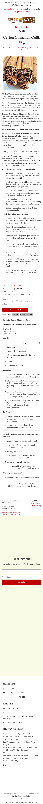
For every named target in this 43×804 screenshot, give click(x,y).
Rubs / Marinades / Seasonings (14, 742)
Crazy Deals (20, 753)
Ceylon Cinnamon (10, 734)
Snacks (5, 739)
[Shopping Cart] (22, 27)
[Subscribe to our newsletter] (23, 31)
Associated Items (26, 314)
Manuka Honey (8, 753)
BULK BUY (20, 48)
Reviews (16, 314)
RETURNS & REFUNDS (13, 723)
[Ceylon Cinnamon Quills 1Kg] (20, 90)
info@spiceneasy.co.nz (13, 514)
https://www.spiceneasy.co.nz (11, 512)
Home (5, 48)
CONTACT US (9, 712)
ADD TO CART (15, 310)
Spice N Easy (19, 802)
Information (6, 314)
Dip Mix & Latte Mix (21, 758)
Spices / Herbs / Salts (25, 734)
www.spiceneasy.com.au (21, 11)
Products (11, 48)
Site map (27, 802)
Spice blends (14, 739)
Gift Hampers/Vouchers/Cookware (15, 750)
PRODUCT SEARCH (11, 708)
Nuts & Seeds (7, 737)
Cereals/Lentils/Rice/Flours (23, 737)
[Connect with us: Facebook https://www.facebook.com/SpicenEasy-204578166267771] (19, 31)
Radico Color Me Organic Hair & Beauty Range (20, 747)
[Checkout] (27, 27)
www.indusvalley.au (11, 9)
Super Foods (30, 742)
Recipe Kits (7, 745)
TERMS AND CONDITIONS (14, 716)
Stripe (28, 796)
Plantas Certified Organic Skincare (15, 761)
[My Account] (16, 27)
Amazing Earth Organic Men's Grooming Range (20, 755)
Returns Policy (36, 506)
